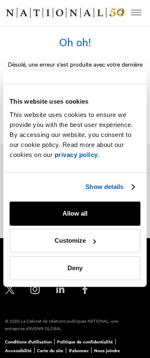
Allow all (75, 213)
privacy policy (76, 154)
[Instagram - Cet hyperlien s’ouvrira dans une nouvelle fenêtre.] (35, 289)
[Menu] (136, 13)
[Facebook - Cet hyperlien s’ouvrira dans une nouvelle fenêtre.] (85, 289)
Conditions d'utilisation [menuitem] (28, 342)
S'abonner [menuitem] (79, 350)
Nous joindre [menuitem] (107, 350)
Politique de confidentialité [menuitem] (85, 342)
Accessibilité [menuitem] (18, 350)
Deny (75, 267)
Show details (104, 186)
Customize (70, 240)
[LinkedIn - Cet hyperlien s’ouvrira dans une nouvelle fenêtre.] (60, 289)
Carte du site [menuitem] (50, 350)
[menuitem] (15, 13)
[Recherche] (120, 13)
